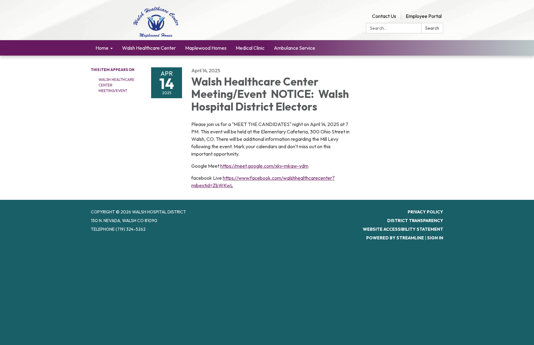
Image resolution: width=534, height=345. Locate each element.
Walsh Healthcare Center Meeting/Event (116, 85)
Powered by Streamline (395, 238)
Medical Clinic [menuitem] (250, 48)
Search (432, 28)
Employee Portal (424, 16)
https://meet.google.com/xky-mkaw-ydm (264, 166)
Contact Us (384, 16)
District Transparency (415, 220)
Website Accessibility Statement (403, 229)
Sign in (435, 238)
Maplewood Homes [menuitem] (206, 48)
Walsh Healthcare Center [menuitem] (149, 48)
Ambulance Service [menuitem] (294, 48)
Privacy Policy (425, 212)
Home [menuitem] (101, 48)
